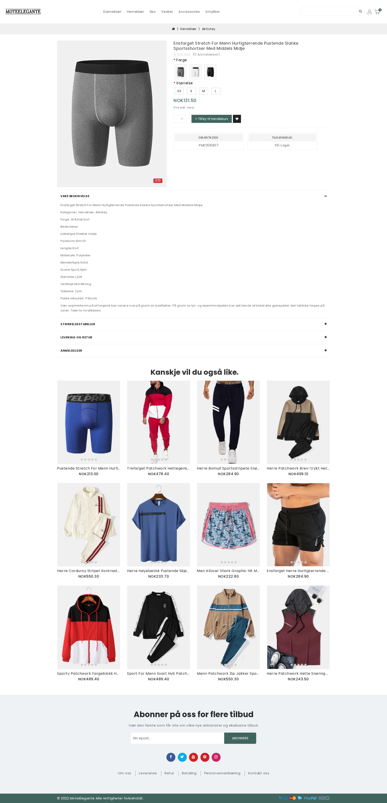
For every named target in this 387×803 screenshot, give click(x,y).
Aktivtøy (208, 29)
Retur (169, 773)
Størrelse (184, 83)
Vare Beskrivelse (74, 196)
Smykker (212, 11)
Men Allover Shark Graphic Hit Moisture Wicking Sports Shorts (228, 571)
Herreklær (135, 11)
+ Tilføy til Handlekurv (211, 119)
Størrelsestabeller (77, 324)
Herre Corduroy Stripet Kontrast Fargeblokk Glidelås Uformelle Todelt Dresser (88, 571)
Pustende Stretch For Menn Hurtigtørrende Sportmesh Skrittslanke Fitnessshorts (88, 468)
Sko (153, 11)
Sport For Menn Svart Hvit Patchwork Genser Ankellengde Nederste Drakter (158, 673)
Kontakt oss (258, 773)
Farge (181, 60)
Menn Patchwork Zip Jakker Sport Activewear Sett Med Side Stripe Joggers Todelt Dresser (228, 673)
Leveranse (148, 773)
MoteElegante (82, 798)
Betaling (189, 773)
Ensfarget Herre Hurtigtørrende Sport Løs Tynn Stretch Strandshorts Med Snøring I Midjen (298, 571)
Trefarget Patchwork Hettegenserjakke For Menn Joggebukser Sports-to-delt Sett (158, 468)
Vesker (167, 11)
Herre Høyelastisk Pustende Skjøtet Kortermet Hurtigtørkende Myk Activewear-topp (158, 571)
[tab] (193, 196)
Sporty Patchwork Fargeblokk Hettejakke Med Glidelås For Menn (88, 673)
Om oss (124, 773)
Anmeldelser (71, 350)
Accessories (189, 11)
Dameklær (112, 11)
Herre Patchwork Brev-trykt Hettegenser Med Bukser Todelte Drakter (298, 468)
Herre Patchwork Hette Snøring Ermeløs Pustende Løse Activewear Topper (298, 673)
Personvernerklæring (222, 773)
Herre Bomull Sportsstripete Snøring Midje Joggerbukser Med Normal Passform (228, 468)
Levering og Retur (76, 337)
